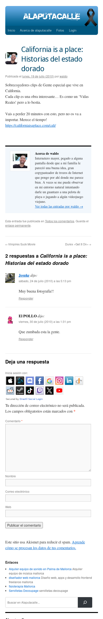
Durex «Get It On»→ (78, 244)
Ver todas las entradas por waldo (59, 206)
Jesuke (24, 275)
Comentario (14, 421)
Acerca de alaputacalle (36, 30)
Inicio (11, 30)
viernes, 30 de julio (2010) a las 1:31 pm (45, 321)
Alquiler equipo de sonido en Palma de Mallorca (40, 569)
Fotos (60, 30)
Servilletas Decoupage (24, 590)
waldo (64, 76)
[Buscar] (85, 602)
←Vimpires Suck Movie (20, 244)
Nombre (10, 476)
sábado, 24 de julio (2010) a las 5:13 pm (45, 281)
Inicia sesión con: (16, 373)
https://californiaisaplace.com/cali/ (30, 125)
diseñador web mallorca (24, 577)
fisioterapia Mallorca (22, 586)
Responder (26, 298)
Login (72, 30)
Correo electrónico (17, 491)
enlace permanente (18, 225)
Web (8, 507)
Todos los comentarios (59, 221)
